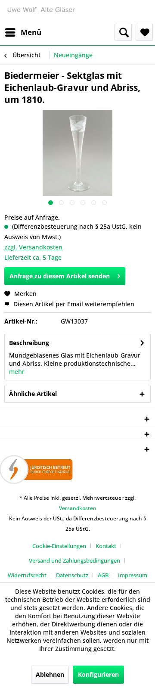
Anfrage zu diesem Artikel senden (59, 276)
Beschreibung (29, 343)
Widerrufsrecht (27, 575)
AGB (103, 575)
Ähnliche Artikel (33, 393)
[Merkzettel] (144, 32)
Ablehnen (50, 674)
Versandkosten (77, 508)
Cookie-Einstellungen (59, 546)
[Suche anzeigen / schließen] (123, 32)
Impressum (132, 575)
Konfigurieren (98, 674)
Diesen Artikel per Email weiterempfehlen (73, 304)
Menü (31, 32)
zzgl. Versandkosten (33, 247)
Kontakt (106, 546)
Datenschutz (72, 575)
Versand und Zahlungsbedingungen (74, 560)
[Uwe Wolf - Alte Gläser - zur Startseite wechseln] (41, 11)
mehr (17, 371)
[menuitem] (23, 32)
